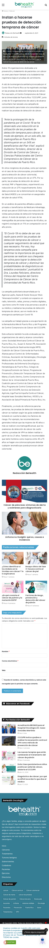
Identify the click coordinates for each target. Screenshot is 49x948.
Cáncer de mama (9, 895)
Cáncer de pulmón (9, 899)
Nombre (6, 651)
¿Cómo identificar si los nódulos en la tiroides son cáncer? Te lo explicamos (12, 570)
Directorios (6, 877)
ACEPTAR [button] (10, 942)
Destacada (38, 899)
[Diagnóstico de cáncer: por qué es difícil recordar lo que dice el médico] (9, 780)
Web (3, 670)
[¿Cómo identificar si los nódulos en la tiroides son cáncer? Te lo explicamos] (12, 558)
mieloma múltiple (28, 903)
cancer (5, 890)
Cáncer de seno (25, 899)
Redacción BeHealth (12, 33)
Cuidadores (6, 865)
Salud (39, 907)
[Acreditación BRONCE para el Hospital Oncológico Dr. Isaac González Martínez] (9, 728)
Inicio (5, 11)
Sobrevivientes (8, 861)
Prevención (18, 907)
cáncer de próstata (25, 895)
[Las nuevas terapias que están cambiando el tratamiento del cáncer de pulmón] (9, 755)
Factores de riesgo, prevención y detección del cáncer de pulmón (35, 599)
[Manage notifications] (6, 942)
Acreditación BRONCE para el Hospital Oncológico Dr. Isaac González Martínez (31, 728)
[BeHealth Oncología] (24, 5)
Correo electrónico (10, 661)
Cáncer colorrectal (32, 890)
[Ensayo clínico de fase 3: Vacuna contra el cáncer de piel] (36, 558)
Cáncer (12, 11)
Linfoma (16, 903)
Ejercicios (6, 873)
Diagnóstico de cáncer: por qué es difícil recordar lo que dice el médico (32, 779)
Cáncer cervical (17, 890)
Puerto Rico (29, 907)
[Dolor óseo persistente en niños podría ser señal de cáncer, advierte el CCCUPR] (9, 767)
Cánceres (6, 850)
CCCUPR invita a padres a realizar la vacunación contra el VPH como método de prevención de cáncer (32, 741)
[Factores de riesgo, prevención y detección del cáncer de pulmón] (36, 587)
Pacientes (6, 869)
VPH (17, 912)
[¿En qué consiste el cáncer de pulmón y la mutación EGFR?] (12, 587)
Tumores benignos (9, 858)
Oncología (41, 903)
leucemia (6, 903)
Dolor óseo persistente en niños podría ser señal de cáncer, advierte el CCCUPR (32, 767)
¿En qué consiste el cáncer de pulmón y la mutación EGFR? (12, 597)
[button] (42, 941)
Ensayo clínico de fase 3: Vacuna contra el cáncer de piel (36, 569)
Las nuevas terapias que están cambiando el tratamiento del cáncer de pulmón (32, 755)
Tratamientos (7, 854)
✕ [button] (46, 930)
